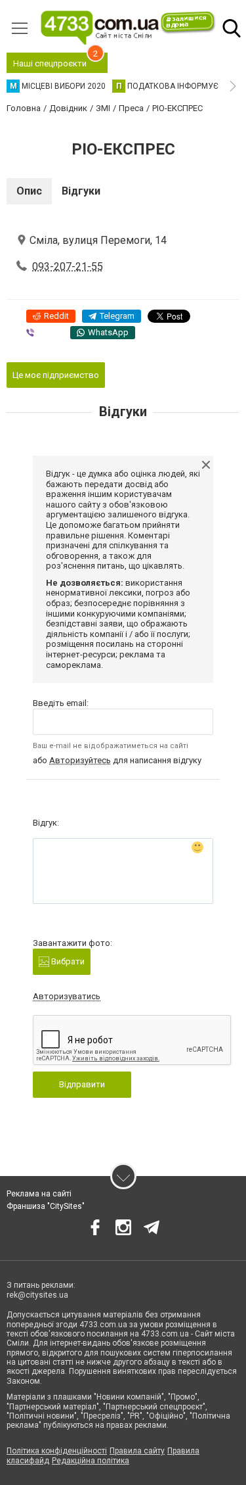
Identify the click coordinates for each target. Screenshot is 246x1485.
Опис (29, 191)
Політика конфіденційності (57, 1450)
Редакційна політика (90, 1460)
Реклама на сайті (39, 1193)
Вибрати (67, 961)
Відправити (82, 1084)
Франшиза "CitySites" (46, 1206)
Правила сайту (137, 1450)
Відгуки (81, 191)
